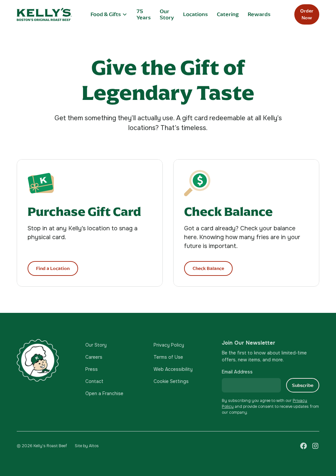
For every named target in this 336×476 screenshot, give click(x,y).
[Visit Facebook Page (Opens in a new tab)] (303, 446)
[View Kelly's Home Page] (44, 14)
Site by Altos (87, 445)
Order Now (306, 14)
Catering (228, 14)
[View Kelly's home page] (45, 360)
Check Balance (208, 268)
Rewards (259, 14)
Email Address (237, 372)
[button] (109, 14)
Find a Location (53, 268)
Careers (93, 357)
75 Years (143, 14)
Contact (94, 381)
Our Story (167, 14)
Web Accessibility (173, 369)
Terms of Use (168, 357)
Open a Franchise (104, 393)
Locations (195, 14)
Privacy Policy (169, 345)
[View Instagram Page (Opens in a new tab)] (315, 446)
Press (91, 369)
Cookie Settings (171, 381)
